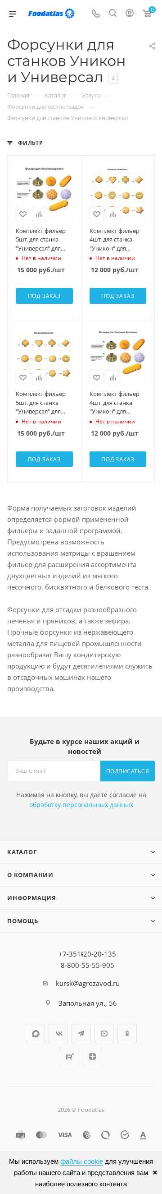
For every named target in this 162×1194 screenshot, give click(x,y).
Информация (31, 898)
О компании (30, 875)
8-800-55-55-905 (87, 965)
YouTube (104, 1033)
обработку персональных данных (81, 804)
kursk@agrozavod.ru (88, 983)
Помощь (22, 921)
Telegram (81, 1033)
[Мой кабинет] (130, 14)
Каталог (22, 852)
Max (35, 1033)
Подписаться (127, 771)
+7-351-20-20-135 (87, 953)
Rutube (69, 1056)
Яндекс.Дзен (92, 1056)
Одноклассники (127, 1033)
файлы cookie (81, 1161)
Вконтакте (58, 1033)
